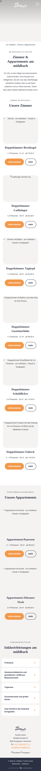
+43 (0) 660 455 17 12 (22, 744)
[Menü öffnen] (37, 4)
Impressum (25, 764)
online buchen (14, 161)
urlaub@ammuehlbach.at (20, 747)
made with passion (20, 768)
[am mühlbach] (20, 4)
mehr (30, 161)
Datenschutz (16, 764)
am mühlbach (11, 44)
